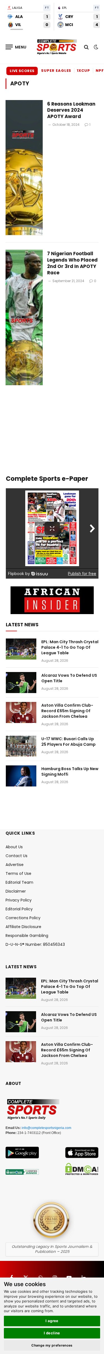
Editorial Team (19, 882)
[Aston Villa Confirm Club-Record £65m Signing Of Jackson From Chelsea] (21, 712)
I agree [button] (52, 1321)
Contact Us (16, 856)
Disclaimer (16, 891)
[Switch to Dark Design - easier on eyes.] (95, 47)
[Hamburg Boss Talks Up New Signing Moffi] (21, 775)
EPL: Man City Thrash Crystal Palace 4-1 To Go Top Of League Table (69, 647)
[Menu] (16, 47)
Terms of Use (18, 873)
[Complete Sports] (57, 47)
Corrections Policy (23, 918)
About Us (14, 847)
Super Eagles (56, 70)
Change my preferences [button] (52, 1345)
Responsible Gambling (27, 935)
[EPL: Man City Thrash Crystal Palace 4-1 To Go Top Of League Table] (21, 649)
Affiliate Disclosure (23, 926)
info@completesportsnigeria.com (46, 1128)
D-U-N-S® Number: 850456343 (35, 944)
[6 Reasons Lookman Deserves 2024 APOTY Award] (24, 168)
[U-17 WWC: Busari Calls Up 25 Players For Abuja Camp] (21, 746)
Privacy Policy (19, 900)
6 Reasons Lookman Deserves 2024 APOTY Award (71, 110)
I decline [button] (52, 1333)
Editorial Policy (19, 909)
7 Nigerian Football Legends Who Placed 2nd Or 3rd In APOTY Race (72, 263)
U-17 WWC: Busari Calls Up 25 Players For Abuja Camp (68, 741)
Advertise (15, 864)
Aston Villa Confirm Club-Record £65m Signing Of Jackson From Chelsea (67, 710)
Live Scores (22, 70)
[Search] (86, 47)
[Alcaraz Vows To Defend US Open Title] (21, 682)
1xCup (83, 70)
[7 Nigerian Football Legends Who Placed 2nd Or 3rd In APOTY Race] (24, 317)
